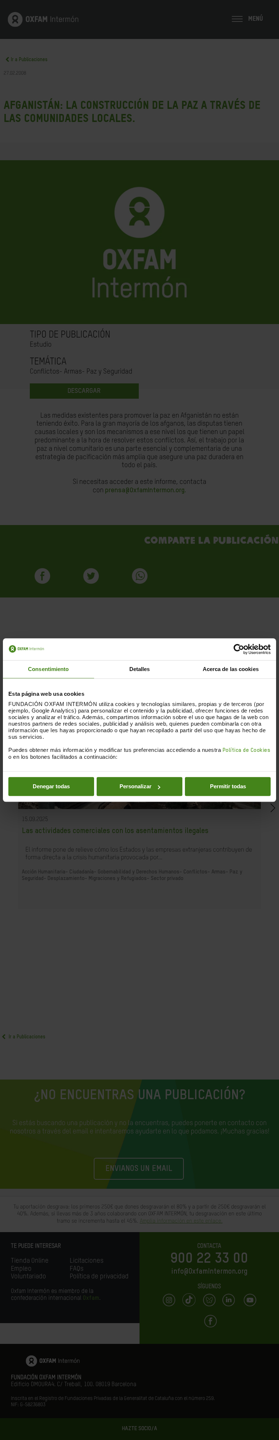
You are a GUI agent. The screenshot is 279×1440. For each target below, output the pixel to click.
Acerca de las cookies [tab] (231, 669)
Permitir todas (228, 786)
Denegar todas (51, 786)
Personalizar (135, 786)
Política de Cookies (247, 750)
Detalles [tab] (139, 669)
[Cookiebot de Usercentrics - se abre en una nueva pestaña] (239, 649)
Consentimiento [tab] (48, 669)
